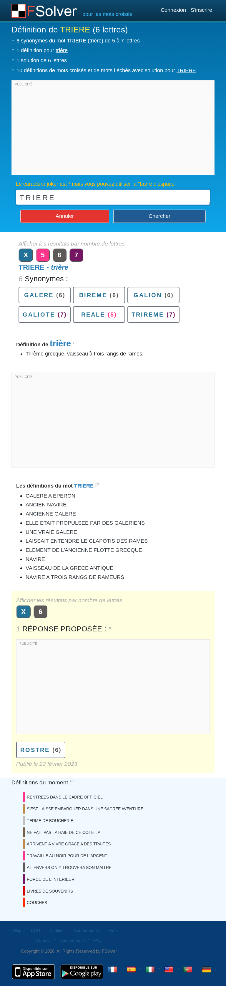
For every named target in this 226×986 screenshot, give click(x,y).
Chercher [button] (159, 216)
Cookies (56, 930)
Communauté (86, 930)
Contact (43, 940)
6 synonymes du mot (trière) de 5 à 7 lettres (78, 41)
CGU (35, 930)
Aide (113, 930)
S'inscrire (201, 10)
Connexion (173, 10)
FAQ (97, 940)
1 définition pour (42, 50)
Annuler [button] (65, 216)
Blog (17, 930)
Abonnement (72, 940)
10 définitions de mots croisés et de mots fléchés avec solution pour (106, 70)
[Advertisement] (113, 129)
